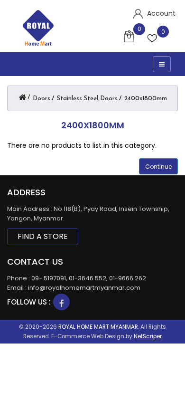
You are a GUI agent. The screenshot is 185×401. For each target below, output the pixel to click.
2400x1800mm (145, 98)
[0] (153, 37)
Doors (41, 98)
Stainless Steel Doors (87, 98)
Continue (158, 166)
